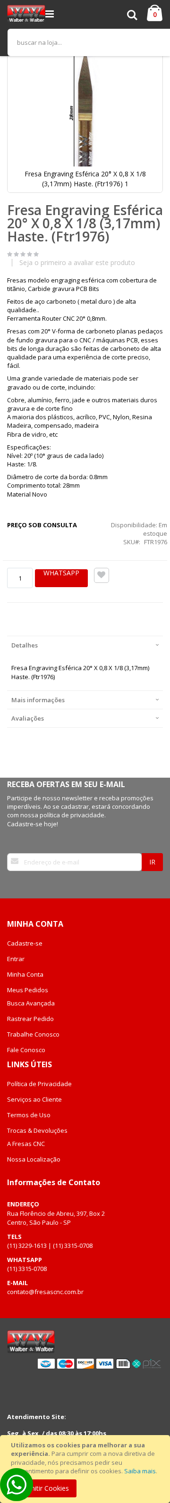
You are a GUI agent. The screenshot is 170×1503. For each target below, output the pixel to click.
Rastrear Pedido (30, 1018)
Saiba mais (140, 1471)
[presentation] (85, 645)
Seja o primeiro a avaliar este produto (77, 262)
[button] (150, 56)
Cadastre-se (24, 943)
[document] (86, 1469)
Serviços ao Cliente (34, 1099)
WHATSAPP (61, 573)
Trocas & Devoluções (37, 1130)
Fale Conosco (26, 1050)
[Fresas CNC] (26, 14)
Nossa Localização (33, 1159)
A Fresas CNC (26, 1143)
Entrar (16, 959)
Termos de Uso (29, 1115)
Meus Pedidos (27, 990)
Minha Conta (25, 974)
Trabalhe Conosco (33, 1034)
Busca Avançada (31, 1003)
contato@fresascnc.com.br (45, 1291)
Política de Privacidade (39, 1084)
